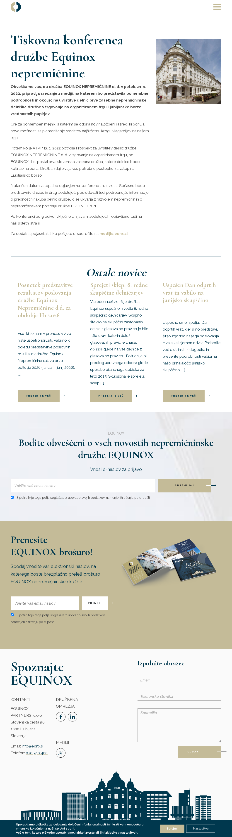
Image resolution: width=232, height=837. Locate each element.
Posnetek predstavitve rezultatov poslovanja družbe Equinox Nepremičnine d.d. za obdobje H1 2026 (45, 300)
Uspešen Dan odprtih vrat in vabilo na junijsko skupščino (189, 292)
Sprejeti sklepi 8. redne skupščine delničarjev (119, 288)
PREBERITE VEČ (38, 395)
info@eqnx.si (33, 746)
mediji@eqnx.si (113, 233)
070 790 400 (37, 753)
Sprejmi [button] (172, 828)
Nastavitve (200, 828)
